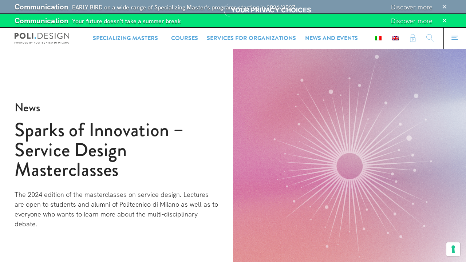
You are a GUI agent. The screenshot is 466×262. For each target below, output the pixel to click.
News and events (331, 38)
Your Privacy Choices (271, 10)
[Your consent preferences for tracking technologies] (453, 249)
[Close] (444, 7)
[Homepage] (42, 38)
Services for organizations (251, 38)
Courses (184, 38)
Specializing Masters (125, 38)
